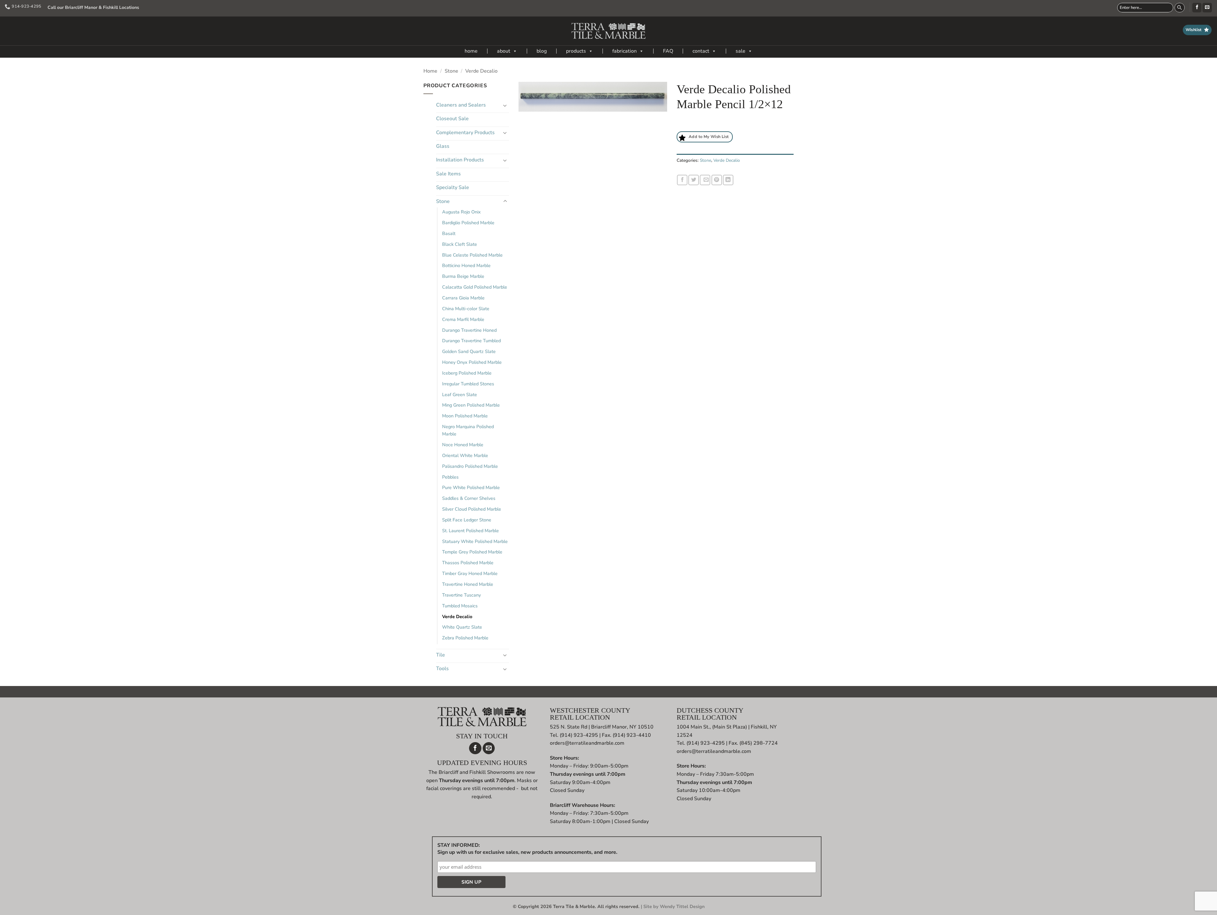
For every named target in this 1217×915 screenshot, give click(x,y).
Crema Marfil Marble (463, 319)
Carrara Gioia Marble (463, 298)
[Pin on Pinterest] (717, 180)
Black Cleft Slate (459, 244)
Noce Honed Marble (462, 444)
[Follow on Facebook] (1196, 7)
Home (430, 71)
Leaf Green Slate (459, 394)
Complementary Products (465, 132)
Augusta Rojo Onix (461, 212)
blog (542, 51)
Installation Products (460, 159)
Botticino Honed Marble (466, 265)
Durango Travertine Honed (469, 330)
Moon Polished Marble (465, 416)
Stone (451, 71)
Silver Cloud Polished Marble (471, 509)
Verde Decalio (481, 71)
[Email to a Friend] (705, 180)
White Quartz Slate (462, 627)
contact (700, 51)
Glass (442, 146)
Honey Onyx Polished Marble (472, 362)
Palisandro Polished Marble (470, 466)
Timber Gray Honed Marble (470, 573)
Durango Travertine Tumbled (471, 340)
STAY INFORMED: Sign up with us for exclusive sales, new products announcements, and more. (527, 849)
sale (740, 51)
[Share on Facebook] (682, 180)
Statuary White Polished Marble (475, 541)
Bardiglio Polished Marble (468, 222)
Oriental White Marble (465, 455)
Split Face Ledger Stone (466, 520)
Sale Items (448, 173)
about (503, 51)
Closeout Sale (452, 118)
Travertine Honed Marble (467, 584)
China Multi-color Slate (465, 308)
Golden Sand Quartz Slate (469, 351)
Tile (440, 654)
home (471, 51)
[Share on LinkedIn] (728, 180)
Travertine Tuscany (461, 595)
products (576, 51)
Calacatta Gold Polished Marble (474, 287)
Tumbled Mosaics (460, 606)
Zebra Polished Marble (465, 638)
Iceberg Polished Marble (467, 373)
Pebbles (450, 477)
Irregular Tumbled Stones (468, 384)
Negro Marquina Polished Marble (468, 430)
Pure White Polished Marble (471, 487)
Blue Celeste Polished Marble (472, 255)
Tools (442, 668)
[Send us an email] (1207, 7)
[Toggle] (505, 105)
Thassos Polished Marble (467, 562)
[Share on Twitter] (693, 180)
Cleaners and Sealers (461, 104)
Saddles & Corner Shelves (468, 498)
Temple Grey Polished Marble (472, 552)
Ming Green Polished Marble (471, 405)
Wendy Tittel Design (682, 906)
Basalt (448, 233)
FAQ (668, 51)
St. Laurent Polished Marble (470, 530)
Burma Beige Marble (463, 276)
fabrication (624, 51)
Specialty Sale (452, 187)
